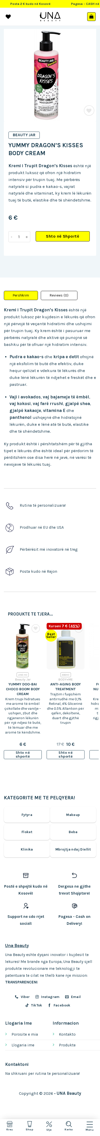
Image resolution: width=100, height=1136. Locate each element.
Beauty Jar (24, 135)
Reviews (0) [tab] (59, 295)
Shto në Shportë (62, 236)
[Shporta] (91, 16)
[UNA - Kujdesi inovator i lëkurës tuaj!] (50, 16)
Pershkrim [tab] (21, 295)
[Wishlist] (89, 110)
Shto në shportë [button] (23, 754)
